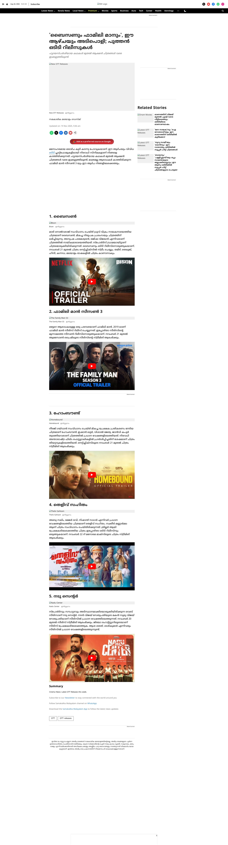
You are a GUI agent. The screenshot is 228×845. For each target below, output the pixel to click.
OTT (53, 718)
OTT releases (66, 718)
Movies (105, 11)
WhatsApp (92, 703)
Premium (92, 11)
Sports (114, 11)
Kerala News (64, 11)
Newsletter (70, 698)
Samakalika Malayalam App (75, 709)
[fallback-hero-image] (146, 118)
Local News (78, 11)
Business (124, 11)
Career (149, 11)
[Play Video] (92, 281)
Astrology (168, 11)
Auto (133, 11)
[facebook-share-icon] (61, 134)
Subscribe (35, 4)
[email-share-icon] (70, 134)
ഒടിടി (52, 152)
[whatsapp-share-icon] (51, 134)
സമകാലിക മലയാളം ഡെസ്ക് (65, 119)
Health (158, 11)
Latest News (47, 11)
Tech (141, 11)
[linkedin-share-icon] (66, 134)
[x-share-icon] (56, 134)
